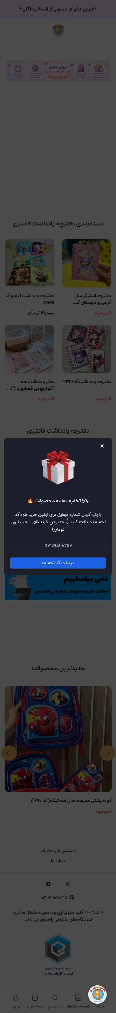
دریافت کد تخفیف (58, 563)
